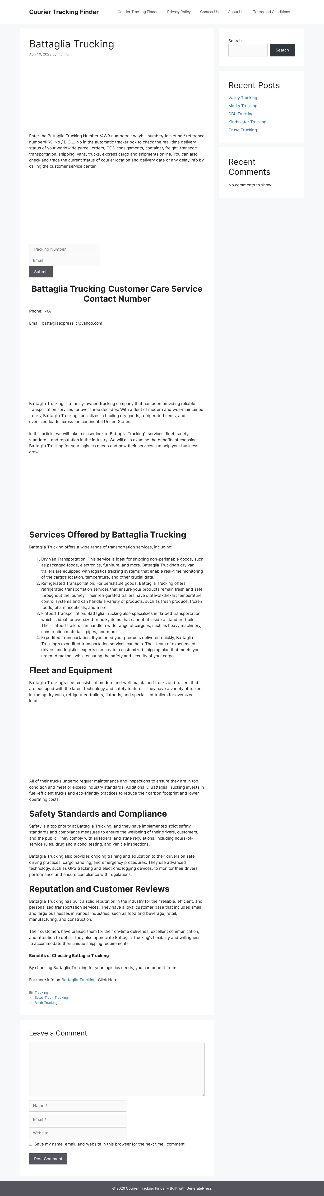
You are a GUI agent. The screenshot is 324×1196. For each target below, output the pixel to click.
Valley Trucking (242, 97)
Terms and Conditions (271, 11)
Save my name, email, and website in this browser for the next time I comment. (110, 1144)
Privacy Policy (179, 11)
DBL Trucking (241, 113)
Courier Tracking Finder (64, 11)
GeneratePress (199, 1188)
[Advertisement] (117, 98)
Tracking (41, 992)
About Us (236, 11)
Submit (41, 271)
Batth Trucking (46, 1003)
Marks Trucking (242, 105)
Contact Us (209, 11)
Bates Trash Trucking (51, 997)
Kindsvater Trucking (247, 122)
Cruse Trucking (242, 130)
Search (235, 40)
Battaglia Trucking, (79, 979)
